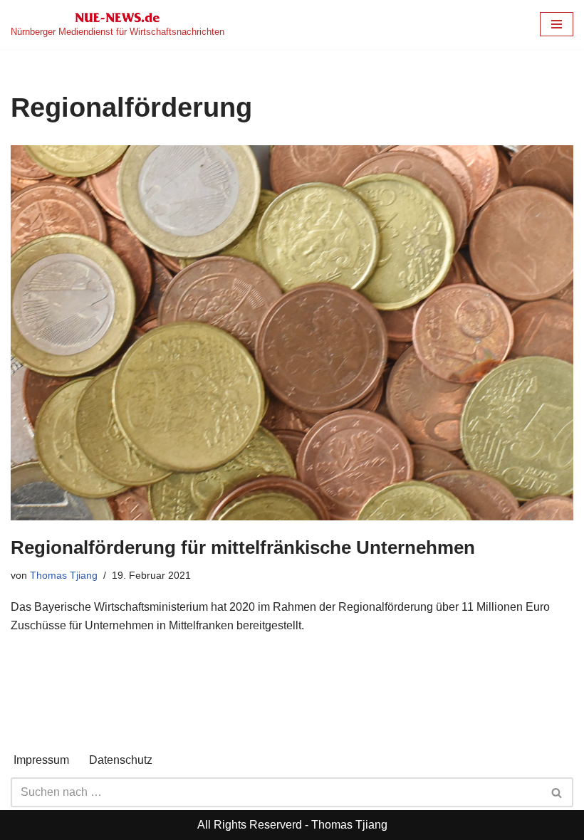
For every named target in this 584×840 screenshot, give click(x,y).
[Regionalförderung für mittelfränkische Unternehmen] (292, 332)
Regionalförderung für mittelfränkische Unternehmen (243, 547)
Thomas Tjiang (64, 575)
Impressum (41, 760)
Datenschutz (120, 760)
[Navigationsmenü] (556, 24)
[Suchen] (557, 792)
